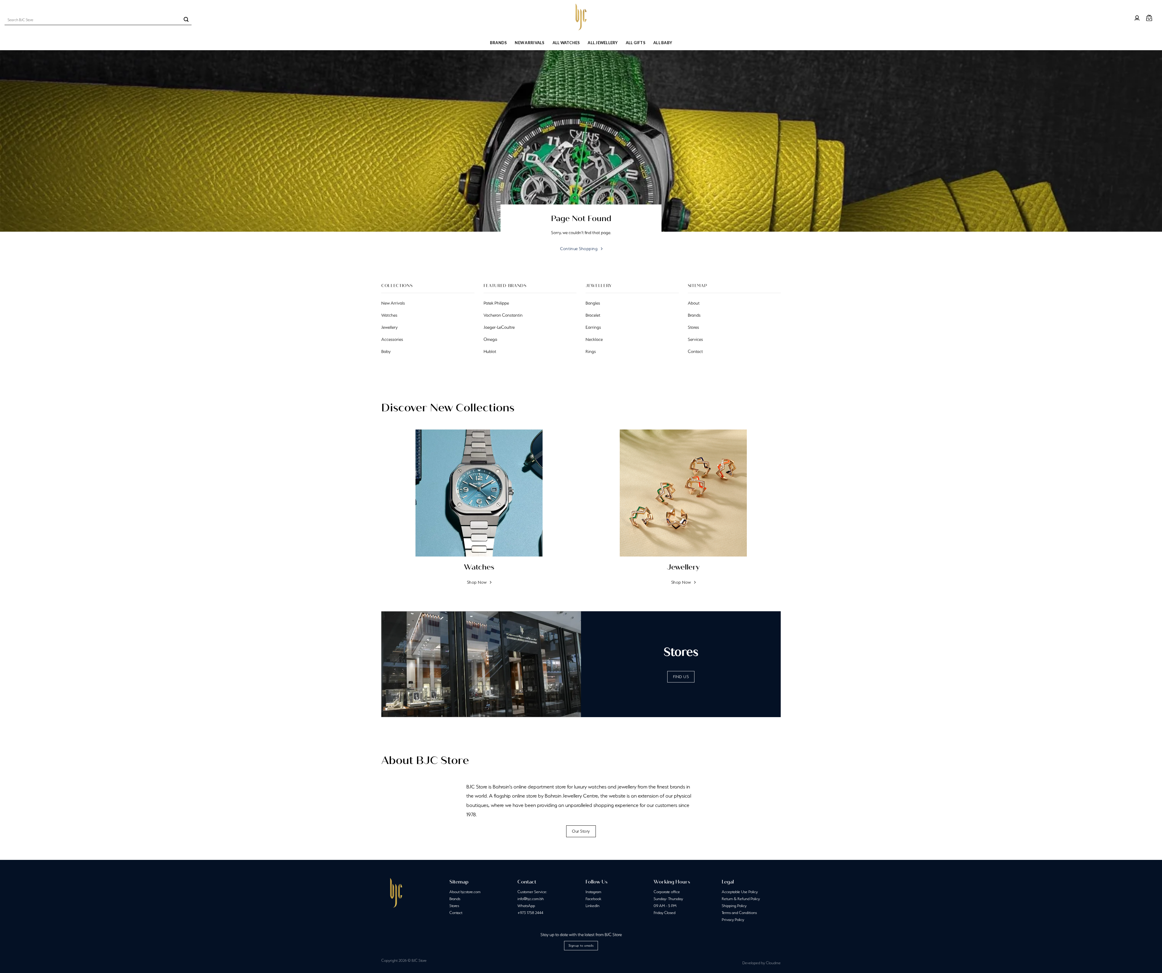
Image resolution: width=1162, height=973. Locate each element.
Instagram (593, 892)
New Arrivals (529, 42)
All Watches (566, 42)
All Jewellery (603, 42)
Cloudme (773, 963)
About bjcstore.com (465, 892)
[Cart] (1149, 18)
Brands (498, 42)
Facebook (593, 898)
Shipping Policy (734, 905)
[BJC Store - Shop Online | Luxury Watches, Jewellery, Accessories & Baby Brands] (581, 17)
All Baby (662, 42)
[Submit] (186, 20)
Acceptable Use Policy (740, 892)
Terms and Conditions (739, 912)
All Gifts (635, 42)
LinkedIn (592, 905)
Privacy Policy (733, 919)
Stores (454, 905)
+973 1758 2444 (530, 912)
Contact (455, 912)
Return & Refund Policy (741, 898)
